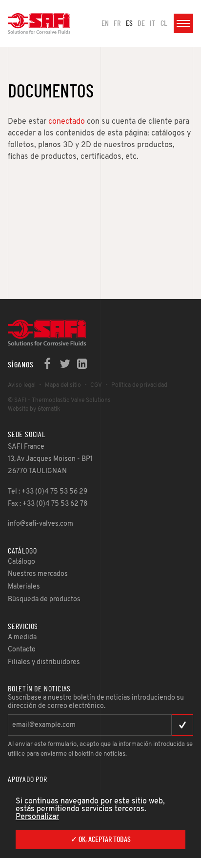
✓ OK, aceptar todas (101, 839)
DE (141, 23)
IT (152, 23)
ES (129, 23)
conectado (66, 122)
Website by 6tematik (34, 409)
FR (117, 23)
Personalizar (37, 817)
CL (164, 23)
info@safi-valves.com (40, 524)
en (105, 23)
